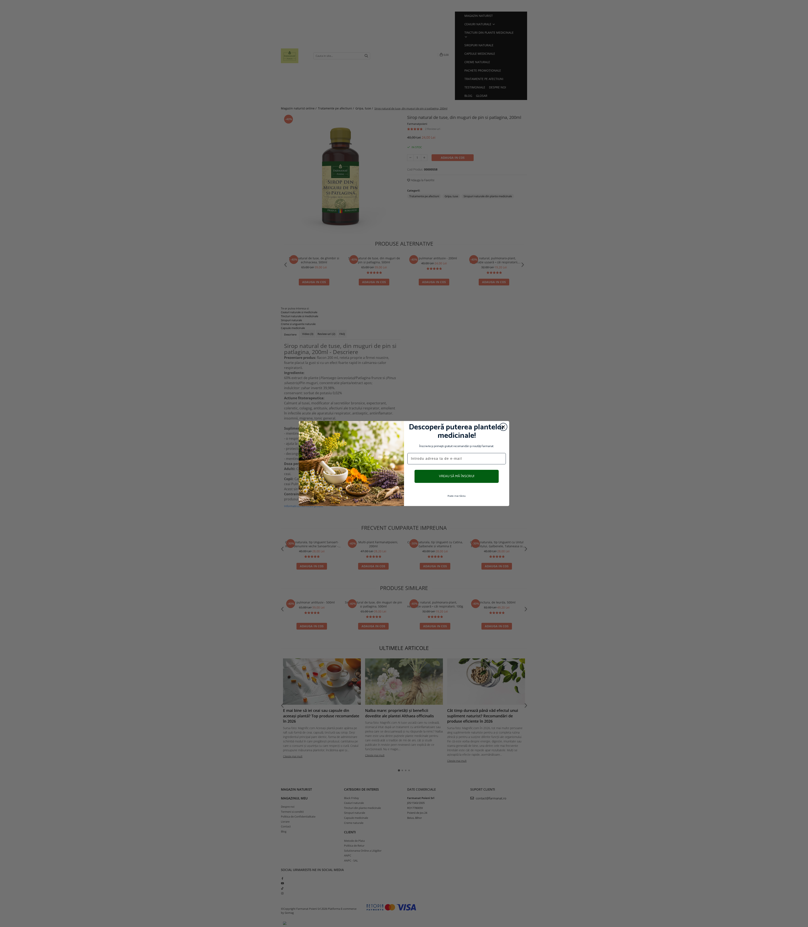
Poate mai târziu (457, 496)
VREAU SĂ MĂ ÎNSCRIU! (456, 476)
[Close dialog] (503, 427)
